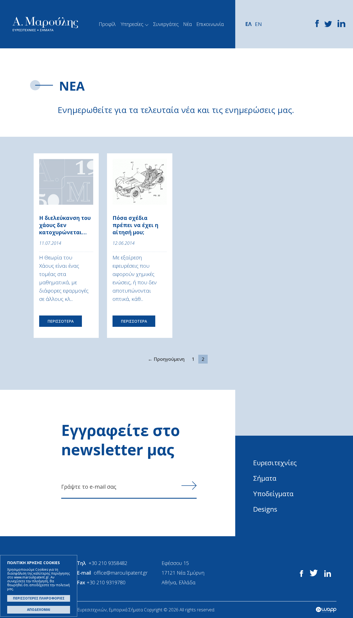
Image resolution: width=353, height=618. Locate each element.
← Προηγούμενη (166, 359)
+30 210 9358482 (108, 563)
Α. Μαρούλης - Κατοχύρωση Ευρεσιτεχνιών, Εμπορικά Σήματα (45, 24)
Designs (265, 509)
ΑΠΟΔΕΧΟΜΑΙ (38, 609)
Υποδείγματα (273, 493)
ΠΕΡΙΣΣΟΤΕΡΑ (60, 321)
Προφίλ (107, 24)
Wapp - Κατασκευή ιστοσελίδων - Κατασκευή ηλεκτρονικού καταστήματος (326, 609)
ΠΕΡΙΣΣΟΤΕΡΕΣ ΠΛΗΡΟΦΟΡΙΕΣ (39, 598)
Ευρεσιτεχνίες (275, 462)
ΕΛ (248, 24)
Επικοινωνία (210, 24)
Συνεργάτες (166, 24)
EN (258, 24)
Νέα (187, 24)
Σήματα (264, 478)
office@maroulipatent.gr (121, 572)
